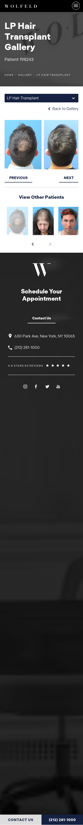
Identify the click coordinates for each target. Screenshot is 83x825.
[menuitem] (25, 386)
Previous (18, 178)
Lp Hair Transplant (54, 75)
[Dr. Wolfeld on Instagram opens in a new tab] (25, 386)
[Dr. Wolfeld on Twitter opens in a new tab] (47, 386)
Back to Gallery (64, 109)
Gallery (25, 75)
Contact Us (41, 318)
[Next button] (50, 242)
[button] (76, 6)
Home (9, 75)
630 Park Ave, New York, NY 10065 (45, 336)
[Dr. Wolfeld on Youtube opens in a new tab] (58, 386)
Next (69, 178)
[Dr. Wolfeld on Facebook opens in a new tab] (36, 386)
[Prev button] (33, 242)
